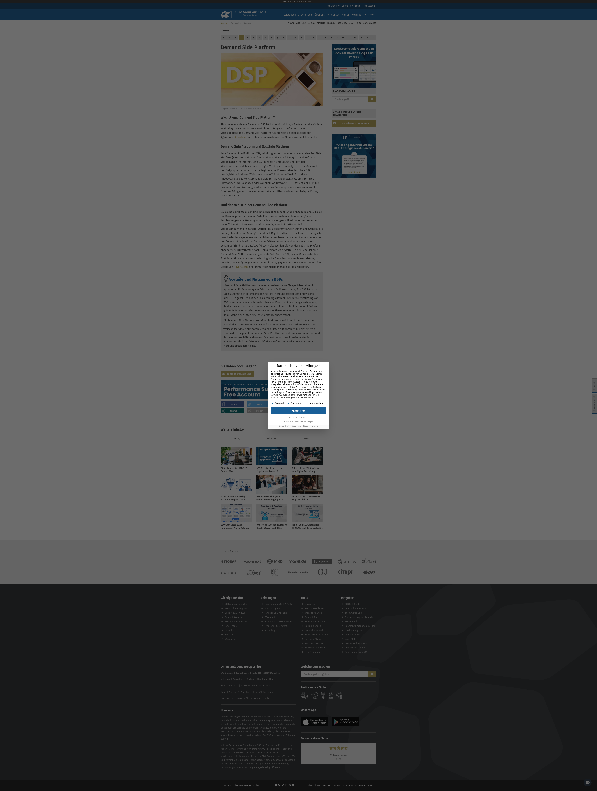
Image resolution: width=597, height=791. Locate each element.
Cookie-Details (284, 426)
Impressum (314, 426)
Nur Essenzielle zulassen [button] (298, 417)
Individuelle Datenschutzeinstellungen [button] (298, 422)
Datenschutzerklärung (300, 426)
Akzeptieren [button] (298, 411)
